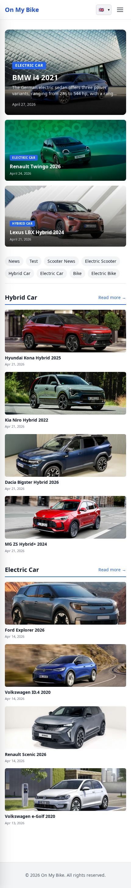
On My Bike (22, 9)
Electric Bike (103, 273)
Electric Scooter (100, 261)
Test (34, 261)
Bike (77, 273)
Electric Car (51, 273)
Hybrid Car (19, 273)
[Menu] (120, 10)
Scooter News (61, 261)
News (14, 261)
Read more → (112, 297)
